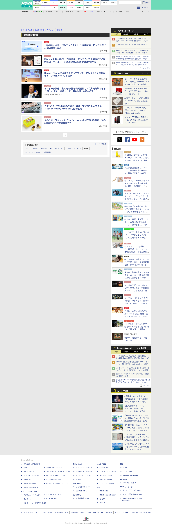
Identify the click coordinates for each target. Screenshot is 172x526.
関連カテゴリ (33, 145)
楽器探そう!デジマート (84, 471)
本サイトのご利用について (30, 512)
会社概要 (109, 512)
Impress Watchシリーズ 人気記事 (131, 348)
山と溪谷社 (77, 483)
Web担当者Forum (30, 471)
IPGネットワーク (126, 487)
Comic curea (127, 471)
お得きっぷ (69, 12)
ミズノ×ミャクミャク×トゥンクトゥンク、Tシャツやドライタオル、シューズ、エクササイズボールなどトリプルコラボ (136, 198)
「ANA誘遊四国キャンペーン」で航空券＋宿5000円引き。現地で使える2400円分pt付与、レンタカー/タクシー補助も (136, 173)
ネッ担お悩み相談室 (31, 487)
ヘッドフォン (59, 148)
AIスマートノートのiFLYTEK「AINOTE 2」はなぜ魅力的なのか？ (136, 100)
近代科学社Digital (82, 498)
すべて (28, 148)
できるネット (28, 499)
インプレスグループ (122, 512)
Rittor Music (78, 464)
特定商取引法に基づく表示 (142, 512)
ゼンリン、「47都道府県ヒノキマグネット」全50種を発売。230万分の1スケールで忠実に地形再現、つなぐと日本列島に (136, 186)
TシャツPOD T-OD (83, 475)
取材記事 (49, 12)
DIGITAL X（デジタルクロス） (57, 483)
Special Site (122, 73)
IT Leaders (27, 479)
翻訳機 (86, 148)
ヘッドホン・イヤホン (33, 152)
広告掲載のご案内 (61, 512)
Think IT (26, 467)
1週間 (136, 34)
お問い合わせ (47, 512)
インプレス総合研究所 (32, 475)
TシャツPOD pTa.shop (132, 490)
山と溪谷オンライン (83, 487)
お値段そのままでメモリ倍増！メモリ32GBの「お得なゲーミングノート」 (136, 91)
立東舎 (78, 479)
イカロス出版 (101, 464)
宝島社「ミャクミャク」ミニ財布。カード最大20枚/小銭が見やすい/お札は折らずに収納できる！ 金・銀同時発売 (133, 59)
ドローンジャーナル (31, 483)
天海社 (125, 467)
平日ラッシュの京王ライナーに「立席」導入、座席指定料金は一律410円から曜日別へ (136, 262)
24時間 (125, 34)
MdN (98, 487)
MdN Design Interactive (108, 495)
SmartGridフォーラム (54, 467)
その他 (79, 148)
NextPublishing (52, 498)
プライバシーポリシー (95, 512)
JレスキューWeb (105, 479)
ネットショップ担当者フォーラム (58, 471)
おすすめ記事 (123, 391)
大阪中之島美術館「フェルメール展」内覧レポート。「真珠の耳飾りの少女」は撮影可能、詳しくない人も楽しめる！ (133, 64)
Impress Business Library (55, 475)
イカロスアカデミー (106, 483)
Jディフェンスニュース (107, 471)
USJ (110, 12)
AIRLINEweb (104, 467)
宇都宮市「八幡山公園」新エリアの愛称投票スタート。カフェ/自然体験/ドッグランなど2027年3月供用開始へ (133, 52)
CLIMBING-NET (81, 491)
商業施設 (119, 12)
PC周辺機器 (47, 152)
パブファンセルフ (129, 483)
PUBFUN (123, 479)
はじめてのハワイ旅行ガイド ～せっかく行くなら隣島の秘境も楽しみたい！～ (136, 446)
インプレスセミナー (53, 479)
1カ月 (146, 34)
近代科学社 (77, 495)
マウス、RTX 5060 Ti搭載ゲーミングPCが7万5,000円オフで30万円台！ (136, 120)
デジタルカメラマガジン (32, 495)
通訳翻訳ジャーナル (106, 475)
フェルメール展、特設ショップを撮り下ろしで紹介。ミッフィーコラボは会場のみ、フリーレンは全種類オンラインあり (133, 41)
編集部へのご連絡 (77, 512)
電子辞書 (44, 148)
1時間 (116, 34)
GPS (50, 148)
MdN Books (103, 491)
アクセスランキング (125, 31)
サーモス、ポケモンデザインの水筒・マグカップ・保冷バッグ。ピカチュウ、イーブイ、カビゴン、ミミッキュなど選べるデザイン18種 (136, 303)
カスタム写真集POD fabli (132, 494)
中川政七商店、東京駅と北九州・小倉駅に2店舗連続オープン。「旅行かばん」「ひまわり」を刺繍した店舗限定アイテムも (136, 224)
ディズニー (101, 12)
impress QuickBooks (130, 475)
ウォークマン (70, 148)
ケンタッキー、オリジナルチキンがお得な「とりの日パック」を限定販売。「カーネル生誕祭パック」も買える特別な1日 (133, 370)
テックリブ (101, 499)
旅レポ (58, 12)
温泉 (78, 12)
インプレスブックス (53, 494)
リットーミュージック (84, 467)
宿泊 (127, 12)
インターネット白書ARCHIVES (35, 503)
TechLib (102, 502)
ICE (121, 464)
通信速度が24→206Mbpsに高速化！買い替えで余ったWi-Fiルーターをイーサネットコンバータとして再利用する (133, 382)
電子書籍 (35, 148)
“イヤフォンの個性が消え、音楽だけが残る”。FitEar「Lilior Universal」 (136, 110)
